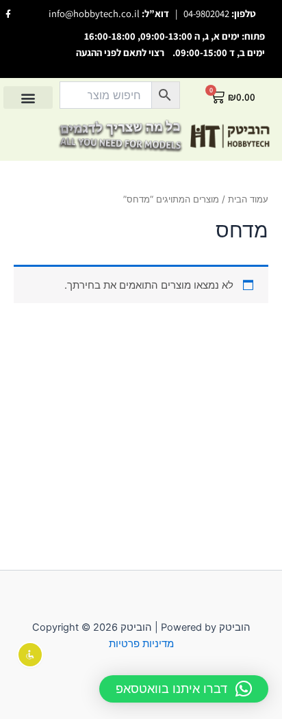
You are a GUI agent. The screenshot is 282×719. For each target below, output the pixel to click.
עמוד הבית (248, 199)
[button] (28, 97)
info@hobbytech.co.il (94, 13)
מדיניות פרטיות (141, 644)
